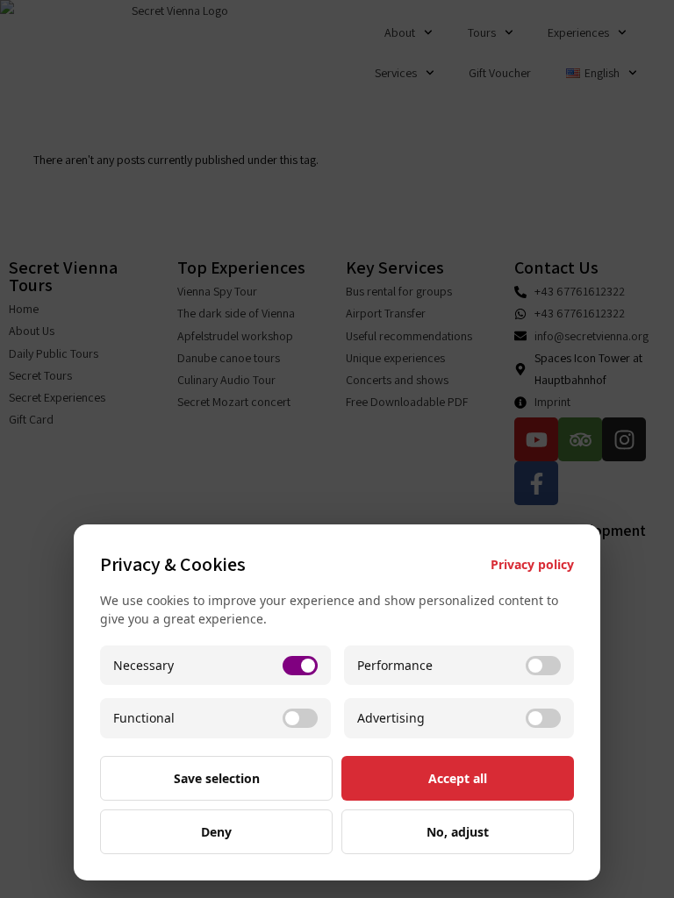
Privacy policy (532, 564)
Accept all (457, 778)
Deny (216, 831)
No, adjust (458, 831)
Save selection (217, 778)
